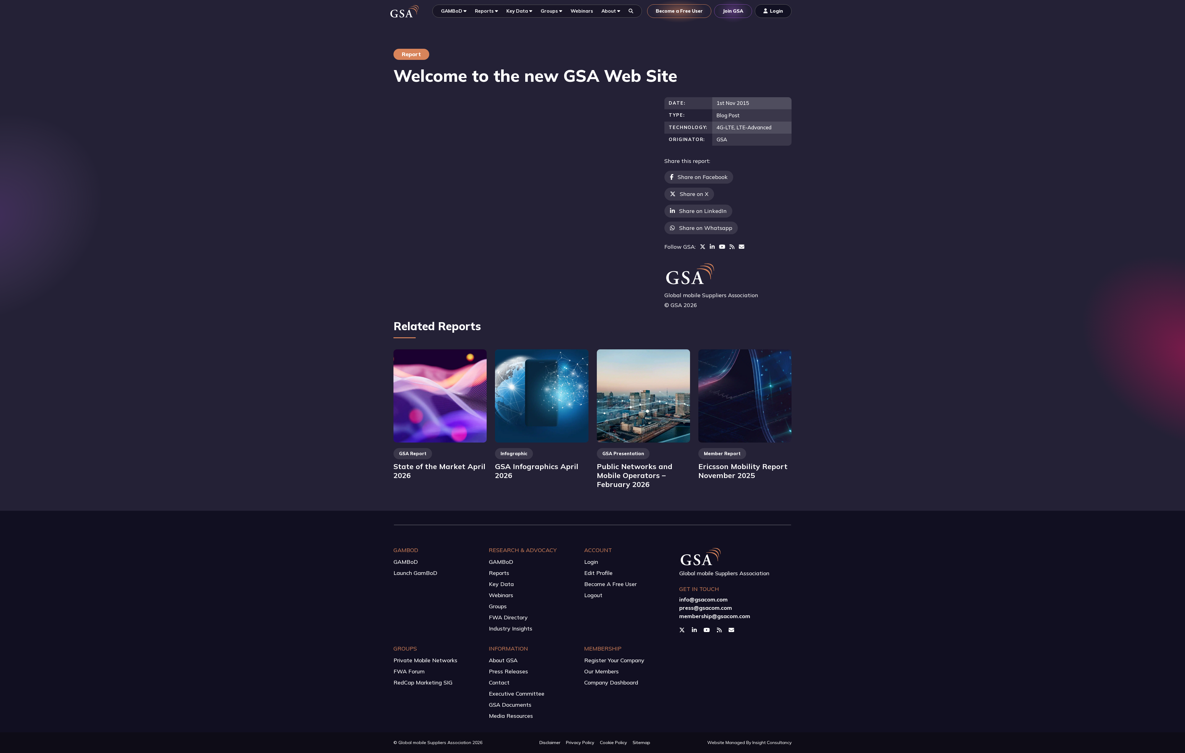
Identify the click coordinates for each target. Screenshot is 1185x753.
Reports (499, 572)
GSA (722, 139)
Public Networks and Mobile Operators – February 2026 (634, 475)
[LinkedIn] (712, 246)
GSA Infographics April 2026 (536, 471)
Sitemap (641, 742)
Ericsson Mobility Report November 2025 (743, 471)
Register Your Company (614, 660)
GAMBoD (405, 561)
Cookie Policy (613, 742)
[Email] (741, 246)
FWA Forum (409, 671)
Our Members (601, 671)
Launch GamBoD (415, 572)
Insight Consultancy (772, 742)
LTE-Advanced (754, 127)
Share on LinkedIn (703, 210)
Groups (498, 606)
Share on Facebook (703, 177)
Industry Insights (510, 628)
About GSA (503, 660)
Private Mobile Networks (425, 660)
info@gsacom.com (703, 599)
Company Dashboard (611, 682)
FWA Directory (508, 617)
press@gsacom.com (705, 607)
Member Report (722, 453)
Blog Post (728, 115)
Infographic (514, 453)
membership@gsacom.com (714, 616)
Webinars (501, 595)
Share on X (694, 194)
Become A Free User (610, 584)
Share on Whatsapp (705, 227)
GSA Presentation (623, 453)
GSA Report (412, 453)
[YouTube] (722, 246)
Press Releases (508, 671)
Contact (499, 682)
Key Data (501, 584)
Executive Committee (516, 693)
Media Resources (511, 715)
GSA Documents (510, 704)
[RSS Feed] (732, 246)
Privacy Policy (580, 742)
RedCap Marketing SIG (422, 682)
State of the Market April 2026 (439, 471)
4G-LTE (725, 127)
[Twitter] (702, 246)
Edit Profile (598, 572)
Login (591, 561)
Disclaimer (549, 742)
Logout (593, 595)
